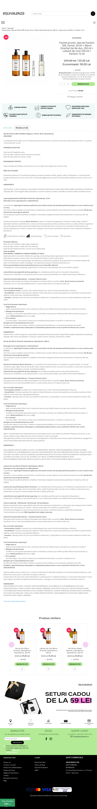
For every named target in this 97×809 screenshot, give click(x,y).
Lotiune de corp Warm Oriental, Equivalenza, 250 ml (48, 650)
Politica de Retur (40, 765)
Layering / (10, 28)
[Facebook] (46, 739)
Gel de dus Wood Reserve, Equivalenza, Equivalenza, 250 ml (75, 650)
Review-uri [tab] (22, 127)
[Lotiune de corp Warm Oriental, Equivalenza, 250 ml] (48, 636)
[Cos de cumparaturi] (94, 22)
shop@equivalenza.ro (81, 736)
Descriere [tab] (8, 127)
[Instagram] (51, 739)
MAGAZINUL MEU (10, 758)
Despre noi (7, 762)
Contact (6, 775)
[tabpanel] (28, 59)
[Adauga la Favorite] (22, 669)
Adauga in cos (83, 84)
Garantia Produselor (41, 767)
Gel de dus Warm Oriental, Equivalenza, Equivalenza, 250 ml (22, 650)
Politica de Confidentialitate (12, 751)
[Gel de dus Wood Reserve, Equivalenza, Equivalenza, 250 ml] (75, 636)
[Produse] (3, 23)
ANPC (36, 770)
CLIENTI (37, 758)
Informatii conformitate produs (15, 601)
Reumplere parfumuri (11, 778)
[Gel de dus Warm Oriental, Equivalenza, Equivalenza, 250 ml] (22, 636)
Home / (4, 28)
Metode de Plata (40, 762)
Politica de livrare (9, 770)
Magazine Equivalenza (11, 773)
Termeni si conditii (10, 765)
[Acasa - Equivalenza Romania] (13, 13)
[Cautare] (93, 13)
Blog (5, 781)
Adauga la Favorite (76, 97)
